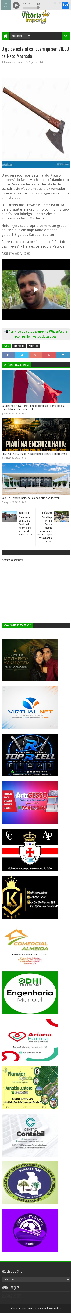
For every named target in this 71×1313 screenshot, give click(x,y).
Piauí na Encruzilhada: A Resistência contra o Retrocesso (34, 453)
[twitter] (60, 3)
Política (33, 346)
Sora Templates (30, 1308)
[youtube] (55, 3)
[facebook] (68, 3)
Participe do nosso (22, 331)
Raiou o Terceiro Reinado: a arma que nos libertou (31, 498)
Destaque (19, 346)
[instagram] (64, 3)
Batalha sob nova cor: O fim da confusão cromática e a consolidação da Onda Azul (33, 407)
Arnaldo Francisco (52, 1308)
